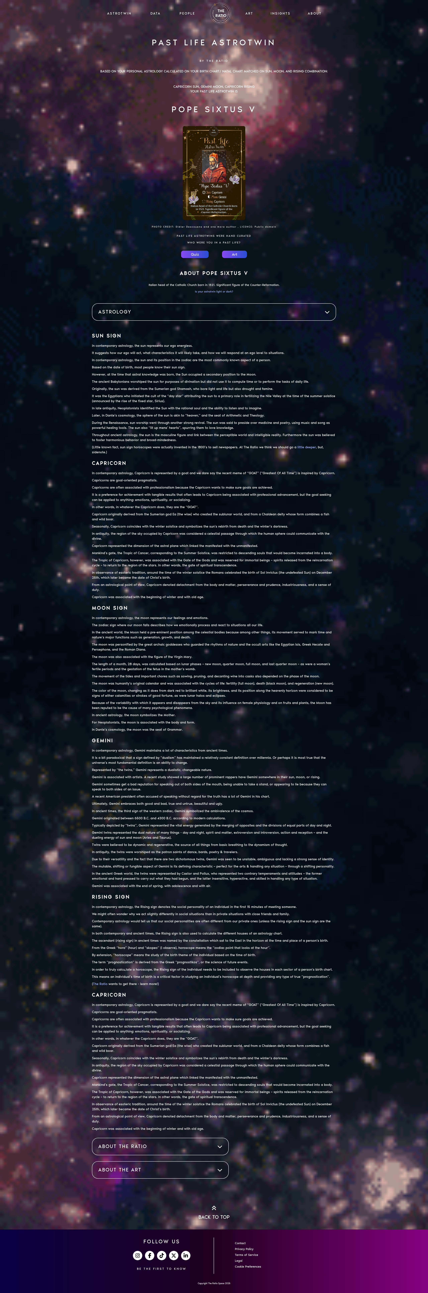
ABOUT (315, 13)
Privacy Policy (244, 1249)
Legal (238, 1261)
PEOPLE (187, 13)
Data (155, 13)
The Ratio (100, 984)
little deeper (306, 447)
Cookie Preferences (248, 1266)
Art (234, 254)
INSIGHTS (281, 13)
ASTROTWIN (119, 13)
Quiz (195, 254)
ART (249, 13)
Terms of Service (246, 1255)
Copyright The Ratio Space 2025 (214, 1283)
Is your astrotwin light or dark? (214, 291)
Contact (240, 1243)
